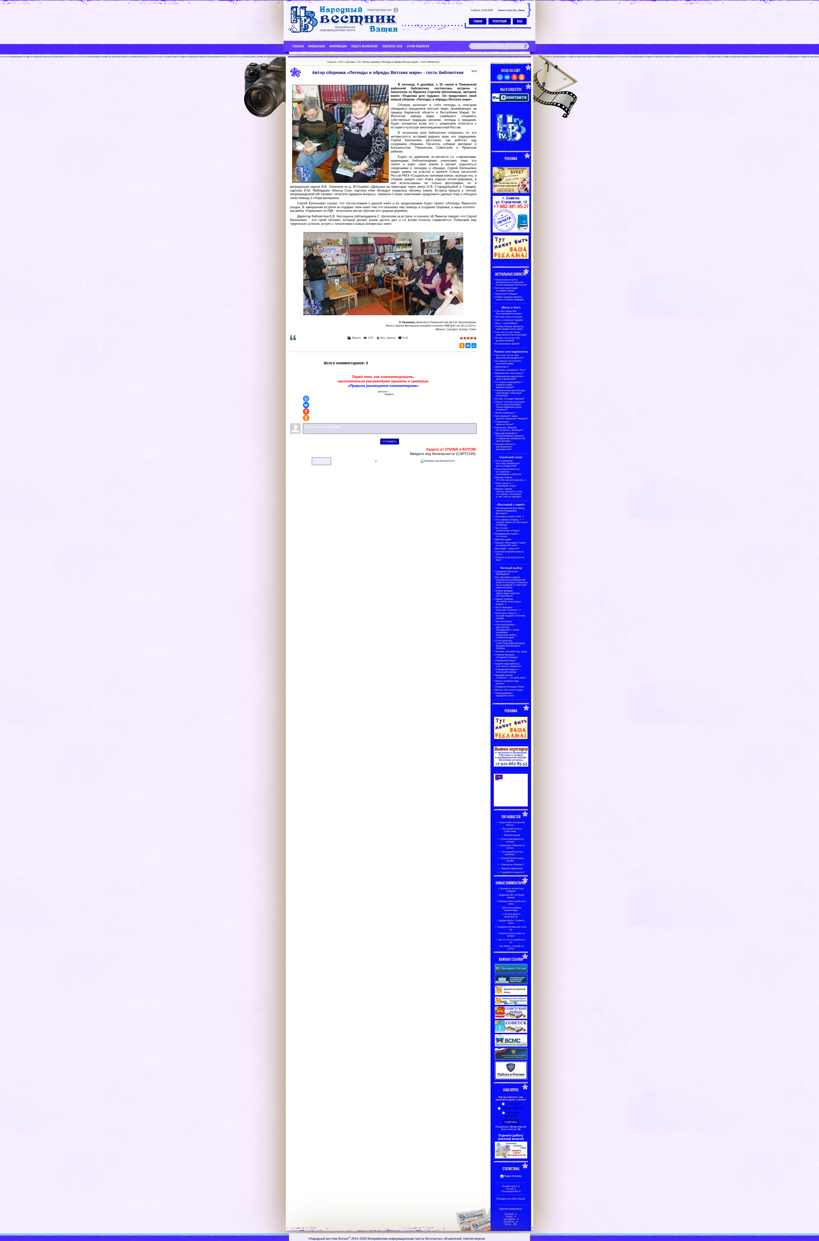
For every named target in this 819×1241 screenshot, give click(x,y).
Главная (477, 21)
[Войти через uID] (306, 398)
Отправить (390, 441)
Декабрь (350, 62)
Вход (519, 21)
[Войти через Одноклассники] (306, 418)
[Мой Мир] (473, 345)
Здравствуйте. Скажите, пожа (512, 921)
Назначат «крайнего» (513, 1108)
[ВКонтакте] (467, 345)
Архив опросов (518, 1126)
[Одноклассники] (462, 345)
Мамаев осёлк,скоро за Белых (511, 934)
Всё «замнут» (513, 1103)
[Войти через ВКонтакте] (306, 405)
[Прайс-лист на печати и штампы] (511, 231)
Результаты (501, 1126)
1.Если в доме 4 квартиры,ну (511, 915)
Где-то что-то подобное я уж (511, 940)
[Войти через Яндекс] (306, 411)
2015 (341, 62)
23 (359, 62)
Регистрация (500, 21)
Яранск (356, 337)
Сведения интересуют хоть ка (512, 928)
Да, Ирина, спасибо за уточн (512, 947)
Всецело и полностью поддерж (512, 889)
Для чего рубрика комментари (511, 908)
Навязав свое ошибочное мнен (512, 902)
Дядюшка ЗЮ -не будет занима (511, 896)
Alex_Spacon (387, 337)
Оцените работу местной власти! (511, 1137)
